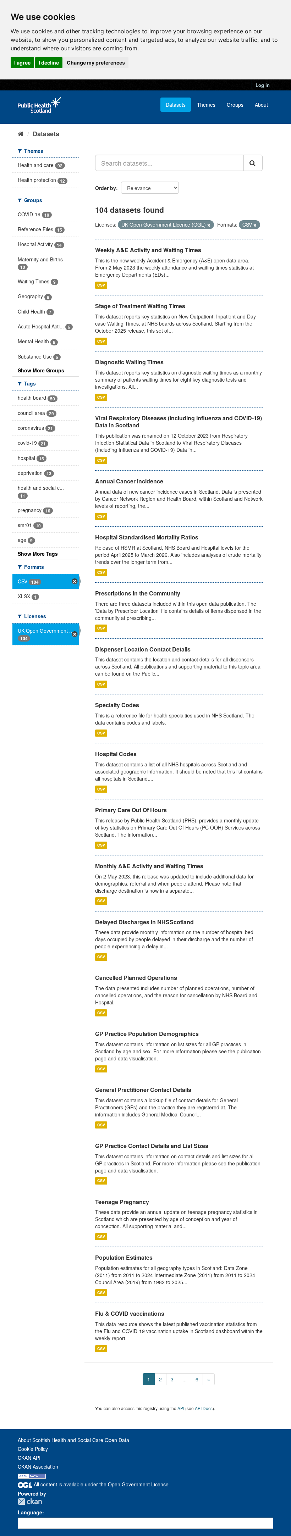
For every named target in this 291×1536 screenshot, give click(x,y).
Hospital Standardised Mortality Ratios (146, 537)
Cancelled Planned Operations (136, 978)
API (180, 1408)
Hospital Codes (116, 754)
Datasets (176, 104)
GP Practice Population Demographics (147, 1034)
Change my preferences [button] (96, 63)
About (261, 104)
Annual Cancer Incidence (129, 481)
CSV (101, 285)
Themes (206, 104)
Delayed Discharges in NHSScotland (144, 922)
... (184, 1379)
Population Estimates (124, 1257)
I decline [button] (49, 63)
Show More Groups (41, 370)
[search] (253, 163)
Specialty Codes (117, 705)
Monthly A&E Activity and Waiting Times (149, 866)
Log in (263, 85)
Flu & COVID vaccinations (129, 1313)
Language (30, 1512)
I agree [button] (22, 63)
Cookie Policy (33, 1448)
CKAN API (29, 1457)
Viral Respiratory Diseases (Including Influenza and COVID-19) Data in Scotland (178, 421)
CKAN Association (38, 1466)
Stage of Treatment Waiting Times (140, 306)
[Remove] (208, 225)
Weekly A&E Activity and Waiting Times (148, 250)
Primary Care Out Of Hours (131, 810)
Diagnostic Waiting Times (129, 362)
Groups (235, 104)
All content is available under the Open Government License (100, 1484)
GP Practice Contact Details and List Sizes (151, 1146)
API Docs (204, 1408)
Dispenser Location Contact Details (143, 649)
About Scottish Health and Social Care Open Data (73, 1439)
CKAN (30, 1501)
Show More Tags (38, 553)
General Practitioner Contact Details (143, 1090)
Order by (105, 188)
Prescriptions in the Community (137, 593)
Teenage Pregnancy (122, 1202)
